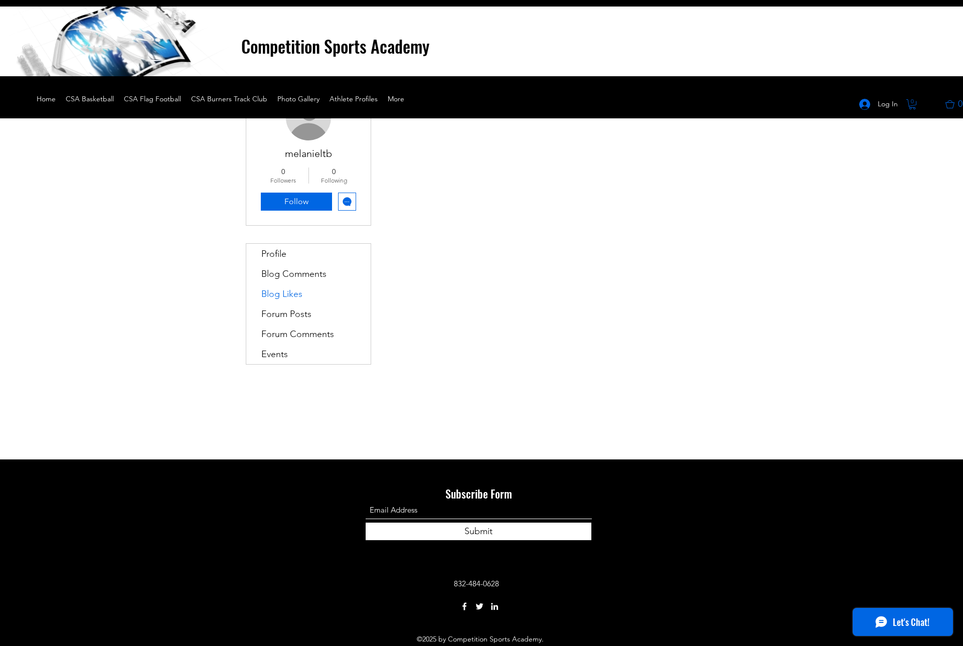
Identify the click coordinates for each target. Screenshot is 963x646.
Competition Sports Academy (335, 46)
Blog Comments (294, 273)
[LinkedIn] (495, 606)
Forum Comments (297, 334)
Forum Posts (286, 313)
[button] (215, 65)
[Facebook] (464, 606)
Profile (273, 253)
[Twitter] (479, 606)
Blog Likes (281, 293)
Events (274, 354)
